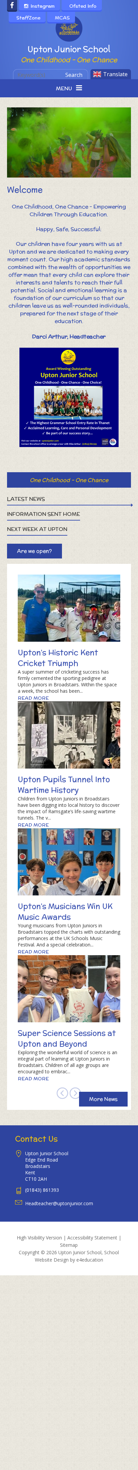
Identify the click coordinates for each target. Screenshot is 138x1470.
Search (73, 75)
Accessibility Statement (92, 1237)
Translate (115, 74)
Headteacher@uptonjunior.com (59, 1203)
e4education (89, 1260)
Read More (33, 698)
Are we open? (34, 550)
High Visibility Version (39, 1237)
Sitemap (69, 1245)
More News (103, 1098)
